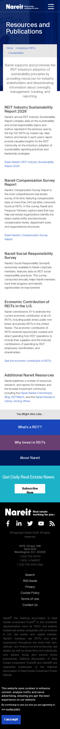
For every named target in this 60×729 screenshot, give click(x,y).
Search (30, 575)
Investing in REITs (26, 48)
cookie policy (13, 709)
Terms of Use (30, 599)
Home (10, 48)
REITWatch (17, 397)
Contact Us (30, 605)
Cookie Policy (30, 593)
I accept (11, 719)
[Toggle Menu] (51, 7)
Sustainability (17, 53)
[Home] (22, 6)
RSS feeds (30, 581)
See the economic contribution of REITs (27, 361)
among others (22, 401)
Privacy (30, 587)
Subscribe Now (30, 490)
